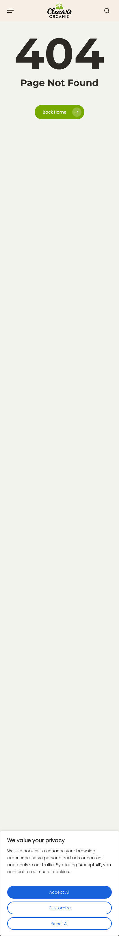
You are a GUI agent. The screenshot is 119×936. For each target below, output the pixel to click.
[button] (10, 11)
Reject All (59, 923)
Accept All (59, 892)
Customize (60, 908)
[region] (59, 883)
